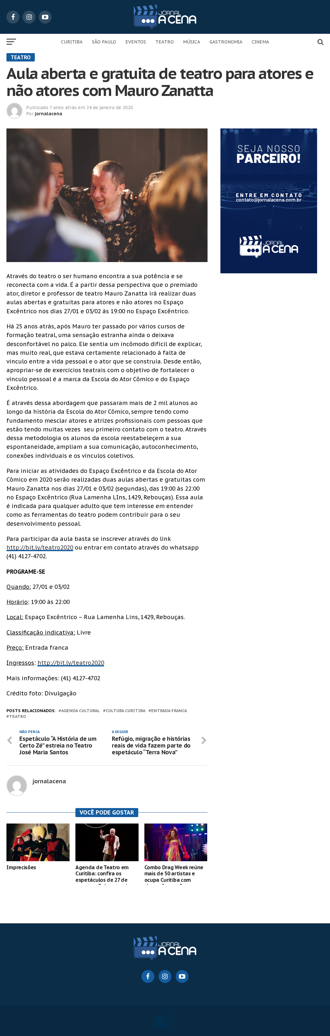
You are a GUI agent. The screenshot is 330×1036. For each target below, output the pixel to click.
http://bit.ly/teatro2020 (39, 547)
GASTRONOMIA (225, 42)
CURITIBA (71, 42)
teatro (17, 717)
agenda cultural (80, 711)
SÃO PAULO (104, 42)
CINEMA (260, 42)
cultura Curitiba (125, 711)
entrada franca (169, 711)
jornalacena (48, 114)
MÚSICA (191, 42)
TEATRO (164, 42)
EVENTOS (135, 42)
